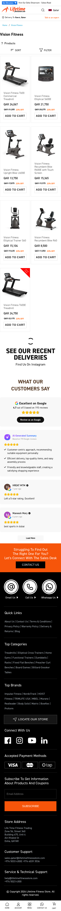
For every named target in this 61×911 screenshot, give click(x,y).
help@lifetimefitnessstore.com (21, 878)
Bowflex (45, 703)
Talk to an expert (52, 17)
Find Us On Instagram (30, 364)
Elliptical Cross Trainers (31, 652)
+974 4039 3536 (31, 861)
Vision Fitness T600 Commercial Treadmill (14, 96)
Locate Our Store (33, 719)
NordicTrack (30, 693)
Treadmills (11, 652)
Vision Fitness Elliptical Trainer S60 (15, 239)
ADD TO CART (15, 116)
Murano (44, 698)
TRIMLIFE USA (22, 698)
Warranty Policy (29, 626)
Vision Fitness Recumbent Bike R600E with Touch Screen (44, 168)
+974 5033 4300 (13, 861)
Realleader (11, 703)
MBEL (35, 698)
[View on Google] (7, 487)
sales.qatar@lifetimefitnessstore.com (25, 858)
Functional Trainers (23, 657)
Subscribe (30, 806)
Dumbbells (41, 657)
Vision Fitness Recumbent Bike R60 (45, 239)
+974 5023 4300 (13, 881)
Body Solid (24, 703)
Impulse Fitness (13, 693)
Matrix (35, 703)
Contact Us (30, 564)
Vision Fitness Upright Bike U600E (14, 171)
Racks (8, 662)
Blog (17, 631)
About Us (9, 621)
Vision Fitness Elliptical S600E (42, 97)
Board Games (23, 667)
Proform (9, 708)
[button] (53, 10)
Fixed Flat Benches (23, 662)
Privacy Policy (12, 626)
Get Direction (8, 3)
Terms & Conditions (40, 621)
